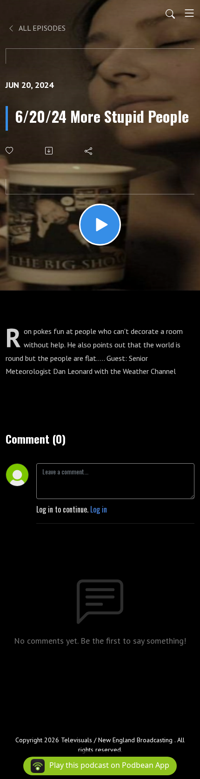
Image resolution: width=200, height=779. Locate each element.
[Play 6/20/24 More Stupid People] (100, 225)
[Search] (170, 13)
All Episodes (41, 28)
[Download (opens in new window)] (49, 150)
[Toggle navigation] (189, 13)
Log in (98, 509)
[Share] (89, 151)
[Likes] (10, 150)
